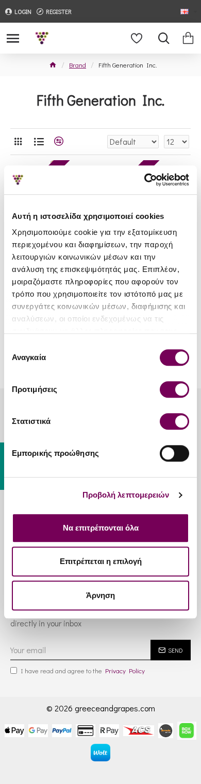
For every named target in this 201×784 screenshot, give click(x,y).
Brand (77, 64)
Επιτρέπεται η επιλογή (101, 561)
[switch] (174, 389)
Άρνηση (100, 595)
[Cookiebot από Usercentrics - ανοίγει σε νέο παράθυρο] (144, 179)
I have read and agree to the (83, 670)
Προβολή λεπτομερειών (126, 494)
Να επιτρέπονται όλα (101, 527)
